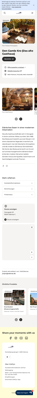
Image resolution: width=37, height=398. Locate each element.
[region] (18, 242)
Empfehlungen (10, 377)
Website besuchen (14, 71)
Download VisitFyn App (12, 379)
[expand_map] (32, 227)
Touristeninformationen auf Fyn (15, 367)
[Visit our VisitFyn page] (10, 338)
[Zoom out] (32, 257)
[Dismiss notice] (33, 5)
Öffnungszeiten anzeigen (16, 67)
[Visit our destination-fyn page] (26, 338)
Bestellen (7, 59)
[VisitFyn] (10, 347)
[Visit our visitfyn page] (15, 338)
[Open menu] (32, 13)
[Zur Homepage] (18, 13)
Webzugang (9, 370)
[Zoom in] (32, 252)
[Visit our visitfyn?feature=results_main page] (21, 338)
